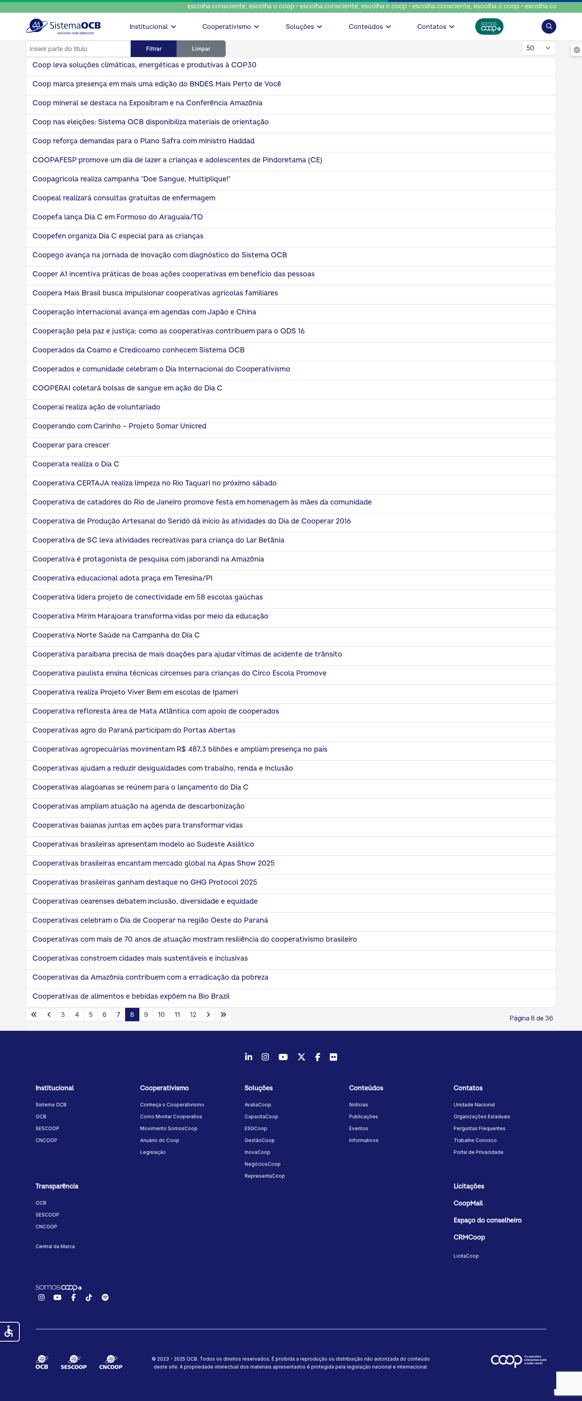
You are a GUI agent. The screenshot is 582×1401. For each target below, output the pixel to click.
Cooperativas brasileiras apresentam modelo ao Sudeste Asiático (143, 844)
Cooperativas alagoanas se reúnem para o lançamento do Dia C (140, 787)
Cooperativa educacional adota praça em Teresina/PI (122, 578)
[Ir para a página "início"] (34, 1014)
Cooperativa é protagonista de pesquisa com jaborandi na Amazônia (148, 559)
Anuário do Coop (159, 1140)
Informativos (363, 1140)
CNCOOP (46, 1140)
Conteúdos (366, 27)
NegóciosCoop (263, 1164)
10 (161, 1014)
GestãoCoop (260, 1140)
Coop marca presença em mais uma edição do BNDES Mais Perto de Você (156, 84)
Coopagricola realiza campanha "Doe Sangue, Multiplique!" (131, 179)
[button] (549, 26)
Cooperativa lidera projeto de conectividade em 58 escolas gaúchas (147, 597)
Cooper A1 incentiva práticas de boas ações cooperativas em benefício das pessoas (173, 274)
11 (177, 1014)
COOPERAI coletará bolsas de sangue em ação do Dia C (127, 388)
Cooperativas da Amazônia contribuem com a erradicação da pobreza (150, 977)
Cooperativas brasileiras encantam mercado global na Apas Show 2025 (153, 863)
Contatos (431, 27)
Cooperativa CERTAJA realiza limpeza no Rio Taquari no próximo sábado (154, 483)
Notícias (358, 1105)
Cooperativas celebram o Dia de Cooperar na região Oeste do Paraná (150, 920)
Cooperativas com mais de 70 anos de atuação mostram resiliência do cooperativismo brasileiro (194, 939)
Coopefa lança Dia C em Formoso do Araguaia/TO (117, 217)
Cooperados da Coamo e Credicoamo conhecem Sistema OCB (138, 350)
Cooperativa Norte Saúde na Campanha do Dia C (116, 635)
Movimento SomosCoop (169, 1128)
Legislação (153, 1152)
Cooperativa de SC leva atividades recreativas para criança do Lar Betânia (158, 540)
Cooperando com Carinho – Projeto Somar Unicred (119, 426)
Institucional (148, 27)
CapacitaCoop (261, 1116)
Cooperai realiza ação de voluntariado (96, 407)
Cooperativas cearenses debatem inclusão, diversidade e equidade (145, 901)
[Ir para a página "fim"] (223, 1014)
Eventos (358, 1128)
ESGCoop (256, 1128)
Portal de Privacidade (479, 1152)
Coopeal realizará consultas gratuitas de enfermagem (123, 198)
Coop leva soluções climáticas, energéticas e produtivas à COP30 (144, 65)
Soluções (300, 27)
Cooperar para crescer (71, 445)
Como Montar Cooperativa (171, 1116)
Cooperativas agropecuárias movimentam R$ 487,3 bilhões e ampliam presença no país (179, 749)
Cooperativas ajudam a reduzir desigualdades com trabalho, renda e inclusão (162, 768)
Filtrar (154, 48)
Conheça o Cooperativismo (172, 1105)
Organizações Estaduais (482, 1116)
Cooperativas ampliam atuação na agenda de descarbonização (138, 806)
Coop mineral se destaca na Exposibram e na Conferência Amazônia (147, 103)
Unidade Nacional (474, 1105)
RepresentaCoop (265, 1176)
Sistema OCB (51, 1105)
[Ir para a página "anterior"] (49, 1014)
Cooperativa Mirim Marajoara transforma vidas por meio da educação (151, 616)
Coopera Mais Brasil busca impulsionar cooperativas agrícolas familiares (155, 293)
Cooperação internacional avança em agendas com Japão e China (144, 312)
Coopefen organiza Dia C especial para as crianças (118, 236)
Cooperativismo (226, 27)
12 (193, 1014)
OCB (41, 1116)
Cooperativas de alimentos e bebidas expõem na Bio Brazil (131, 996)
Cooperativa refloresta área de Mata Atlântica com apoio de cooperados (155, 711)
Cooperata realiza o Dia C (75, 464)
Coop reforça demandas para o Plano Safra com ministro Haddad (143, 141)
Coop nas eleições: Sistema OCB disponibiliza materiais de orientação (150, 122)
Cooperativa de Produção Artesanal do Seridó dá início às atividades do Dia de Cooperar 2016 (191, 521)
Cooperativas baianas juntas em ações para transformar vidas (137, 825)
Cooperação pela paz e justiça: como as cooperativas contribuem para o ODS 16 (168, 331)
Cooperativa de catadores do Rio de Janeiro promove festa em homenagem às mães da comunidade (202, 502)
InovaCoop (257, 1152)
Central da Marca (55, 1246)
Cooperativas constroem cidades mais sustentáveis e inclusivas (140, 958)
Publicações (363, 1116)
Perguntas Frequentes (480, 1128)
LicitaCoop (466, 1256)
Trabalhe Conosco (475, 1140)
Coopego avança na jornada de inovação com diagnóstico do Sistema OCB (159, 255)
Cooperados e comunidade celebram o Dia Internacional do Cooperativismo (161, 369)
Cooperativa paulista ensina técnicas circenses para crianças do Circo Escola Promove (179, 673)
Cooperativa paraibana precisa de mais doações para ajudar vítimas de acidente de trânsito (187, 654)
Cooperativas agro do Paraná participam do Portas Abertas (134, 730)
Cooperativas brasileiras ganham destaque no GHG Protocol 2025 (144, 882)
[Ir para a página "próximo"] (208, 1014)
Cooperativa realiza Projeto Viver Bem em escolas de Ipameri (135, 692)
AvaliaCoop (258, 1105)
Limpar (201, 48)
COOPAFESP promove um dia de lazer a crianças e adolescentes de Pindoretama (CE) (177, 160)
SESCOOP (47, 1128)
